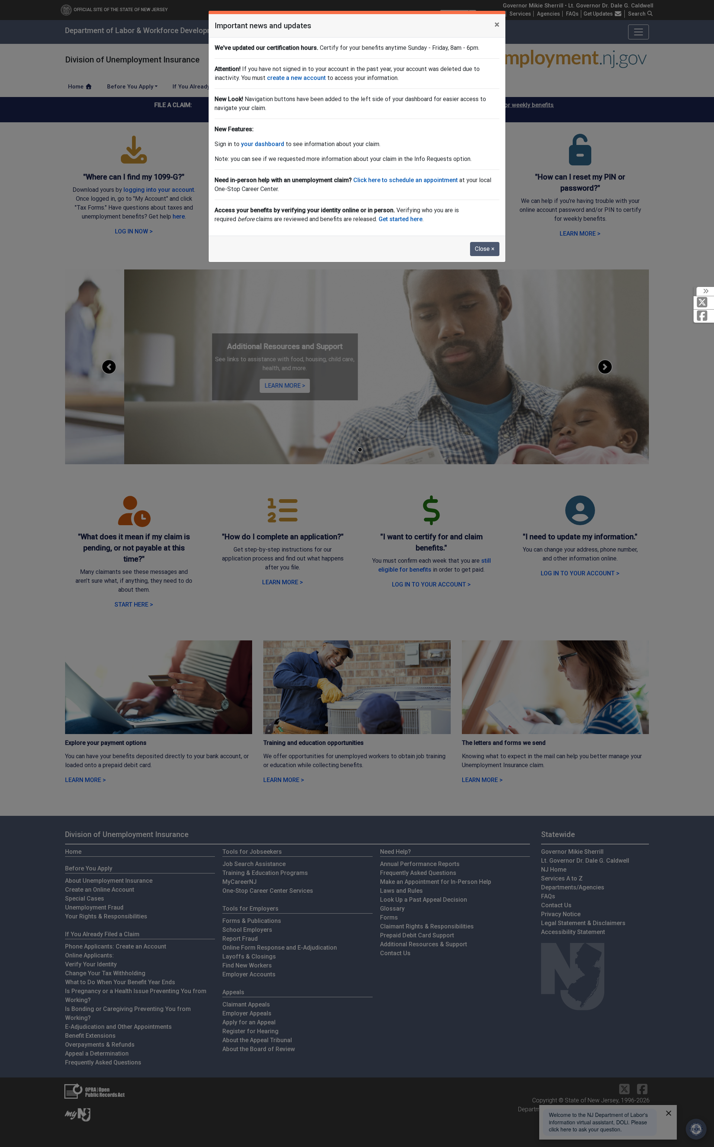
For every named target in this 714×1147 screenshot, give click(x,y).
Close (485, 248)
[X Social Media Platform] (704, 302)
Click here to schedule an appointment (405, 180)
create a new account (296, 77)
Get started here (400, 219)
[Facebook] (704, 316)
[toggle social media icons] (705, 291)
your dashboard (262, 144)
